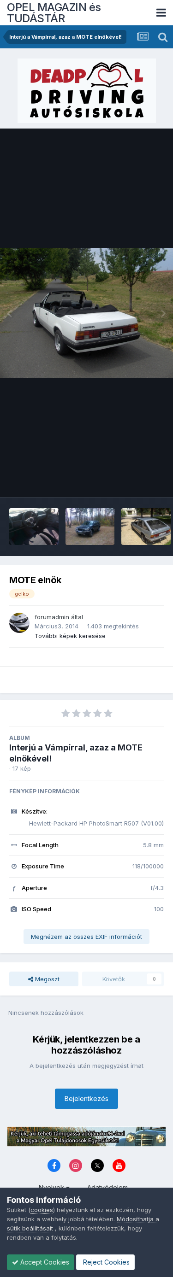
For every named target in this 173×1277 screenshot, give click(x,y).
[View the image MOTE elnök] (34, 526)
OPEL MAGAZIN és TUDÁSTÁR (54, 12)
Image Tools (134, 480)
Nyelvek (52, 1187)
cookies (41, 1209)
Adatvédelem (107, 1187)
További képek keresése (70, 635)
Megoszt (46, 979)
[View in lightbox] (86, 312)
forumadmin (52, 617)
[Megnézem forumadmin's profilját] (19, 623)
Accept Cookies (43, 1262)
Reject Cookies (105, 1262)
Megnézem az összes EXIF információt (86, 936)
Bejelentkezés (86, 1098)
